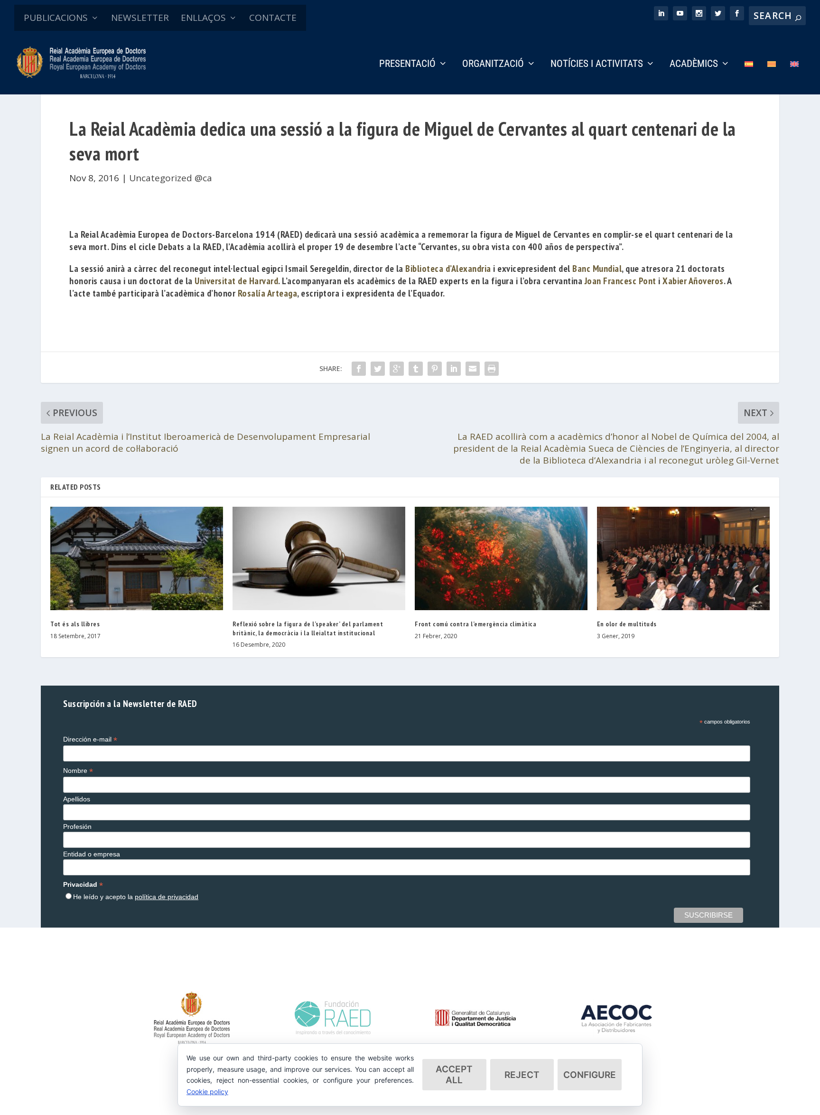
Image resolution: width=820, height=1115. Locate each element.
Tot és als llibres (75, 624)
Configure (589, 1074)
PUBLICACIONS (56, 17)
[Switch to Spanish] (749, 77)
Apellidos (76, 799)
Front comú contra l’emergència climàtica (475, 624)
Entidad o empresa (91, 854)
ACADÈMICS (694, 64)
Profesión (77, 826)
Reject (522, 1074)
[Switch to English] (794, 77)
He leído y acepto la (135, 897)
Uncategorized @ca (170, 178)
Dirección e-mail (90, 739)
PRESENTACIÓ (407, 64)
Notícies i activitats (596, 64)
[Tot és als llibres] (136, 558)
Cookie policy (207, 1091)
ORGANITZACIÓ (493, 64)
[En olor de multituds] (683, 558)
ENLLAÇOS (203, 17)
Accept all (454, 1075)
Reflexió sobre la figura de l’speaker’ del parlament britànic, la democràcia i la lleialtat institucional (308, 628)
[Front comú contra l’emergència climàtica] (501, 558)
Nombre (78, 770)
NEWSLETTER (140, 17)
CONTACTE (273, 17)
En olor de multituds (627, 624)
